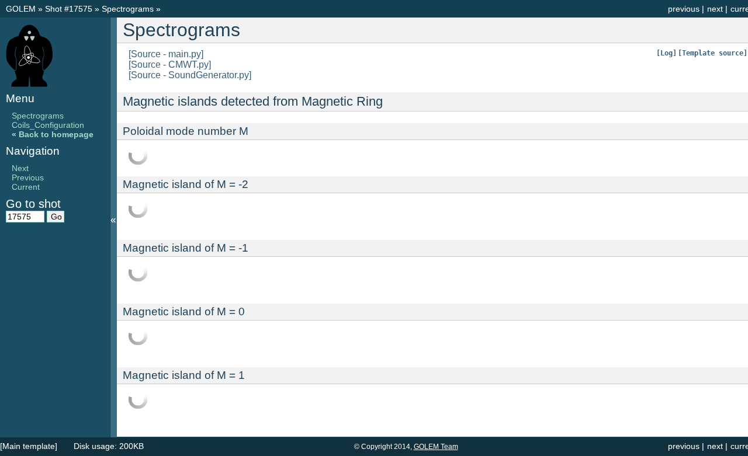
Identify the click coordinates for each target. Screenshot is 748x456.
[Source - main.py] (166, 54)
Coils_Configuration (48, 125)
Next (20, 168)
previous (683, 8)
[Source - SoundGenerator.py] (190, 75)
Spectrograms (129, 8)
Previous (28, 177)
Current (26, 187)
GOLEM (22, 8)
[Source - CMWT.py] (170, 64)
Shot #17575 (68, 8)
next (715, 8)
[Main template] (28, 446)
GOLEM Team (436, 447)
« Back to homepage (53, 134)
